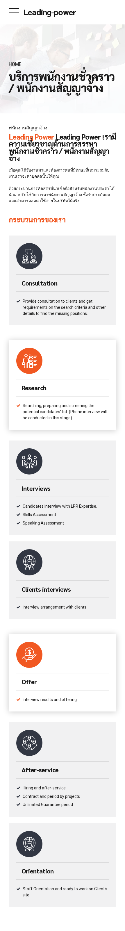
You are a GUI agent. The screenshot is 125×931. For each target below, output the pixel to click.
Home (15, 64)
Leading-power (50, 11)
